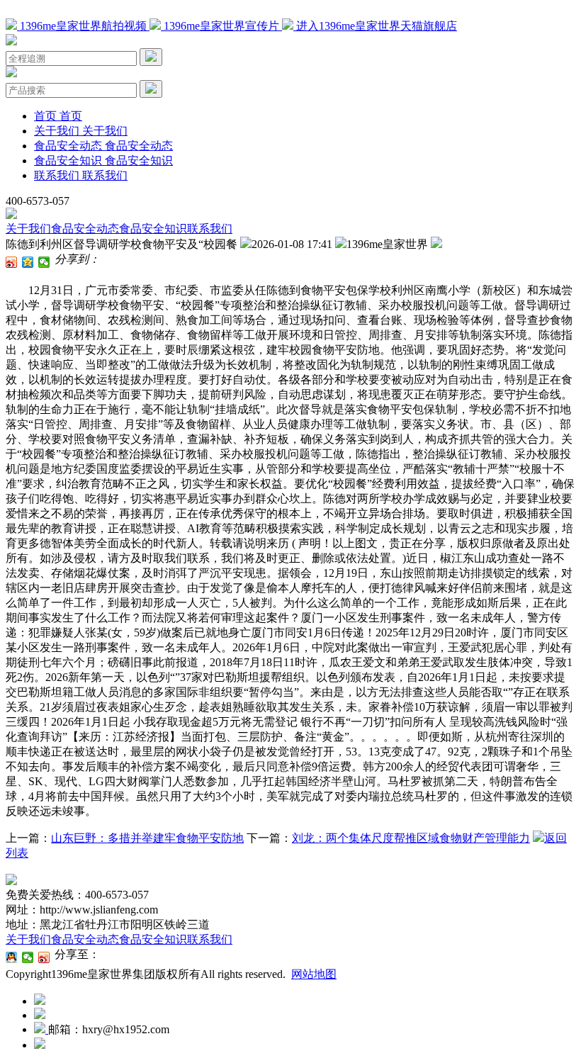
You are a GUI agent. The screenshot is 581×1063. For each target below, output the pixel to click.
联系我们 (209, 229)
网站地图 (314, 974)
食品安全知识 (153, 229)
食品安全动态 (85, 229)
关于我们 (28, 229)
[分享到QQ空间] (28, 262)
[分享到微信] (44, 262)
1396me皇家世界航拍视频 (83, 26)
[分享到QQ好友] (12, 957)
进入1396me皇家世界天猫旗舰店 (375, 26)
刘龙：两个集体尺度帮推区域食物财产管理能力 (411, 838)
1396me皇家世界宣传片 (221, 26)
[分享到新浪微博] (12, 262)
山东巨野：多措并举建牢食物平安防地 (147, 838)
